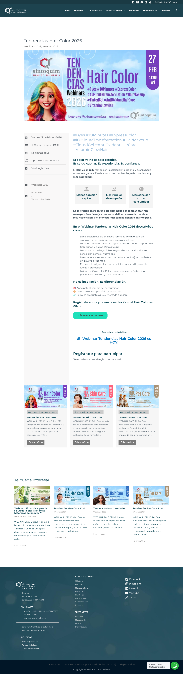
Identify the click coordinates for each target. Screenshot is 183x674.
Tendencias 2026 (40, 199)
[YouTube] (142, 2)
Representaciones (29, 596)
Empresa (25, 593)
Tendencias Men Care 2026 (69, 508)
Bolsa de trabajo (108, 664)
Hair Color (36, 192)
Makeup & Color (82, 588)
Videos (78, 623)
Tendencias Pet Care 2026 (148, 508)
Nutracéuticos (81, 598)
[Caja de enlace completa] (45, 416)
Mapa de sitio (127, 664)
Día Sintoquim (81, 627)
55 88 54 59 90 (30, 615)
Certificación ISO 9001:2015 (33, 600)
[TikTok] (150, 2)
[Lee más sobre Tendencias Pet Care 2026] (151, 495)
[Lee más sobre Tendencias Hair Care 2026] (111, 495)
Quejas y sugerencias (31, 648)
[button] (84, 10)
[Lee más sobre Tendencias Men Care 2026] (72, 495)
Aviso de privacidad (30, 641)
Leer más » (20, 545)
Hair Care (79, 591)
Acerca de (54, 664)
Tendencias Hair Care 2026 (109, 508)
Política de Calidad (29, 645)
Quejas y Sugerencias (166, 2)
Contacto (67, 664)
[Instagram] (137, 2)
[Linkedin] (146, 2)
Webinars (79, 616)
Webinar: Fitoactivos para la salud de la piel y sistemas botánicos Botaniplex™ (30, 510)
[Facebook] (133, 2)
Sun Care (79, 584)
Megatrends (80, 620)
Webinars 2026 (32, 46)
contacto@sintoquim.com (35, 618)
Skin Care (18, 516)
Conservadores (81, 602)
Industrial (79, 605)
